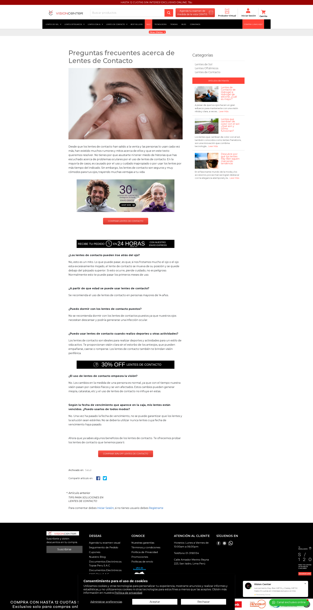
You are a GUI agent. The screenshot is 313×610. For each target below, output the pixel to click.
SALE (148, 24)
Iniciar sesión (248, 15)
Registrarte (156, 508)
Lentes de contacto (115, 24)
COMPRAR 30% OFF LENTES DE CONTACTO (125, 453)
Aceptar (155, 601)
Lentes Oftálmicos (73, 24)
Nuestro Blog (97, 556)
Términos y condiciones (145, 547)
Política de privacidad (128, 592)
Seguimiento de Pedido (103, 547)
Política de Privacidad (144, 552)
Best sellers (136, 24)
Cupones (94, 552)
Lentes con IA (94, 24)
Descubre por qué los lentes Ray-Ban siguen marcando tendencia (230, 159)
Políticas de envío (142, 561)
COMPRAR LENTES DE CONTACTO (125, 221)
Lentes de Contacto (207, 72)
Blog (183, 24)
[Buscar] (168, 13)
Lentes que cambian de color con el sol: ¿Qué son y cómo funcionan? (230, 125)
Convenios (195, 24)
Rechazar (203, 601)
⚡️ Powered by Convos (262, 595)
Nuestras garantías (142, 542)
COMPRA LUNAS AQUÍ (253, 24)
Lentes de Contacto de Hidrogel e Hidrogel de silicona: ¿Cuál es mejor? (229, 93)
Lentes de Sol (52, 24)
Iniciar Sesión (105, 508)
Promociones (139, 556)
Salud (88, 470)
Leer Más (223, 111)
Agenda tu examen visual (104, 542)
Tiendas (174, 24)
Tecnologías (160, 24)
